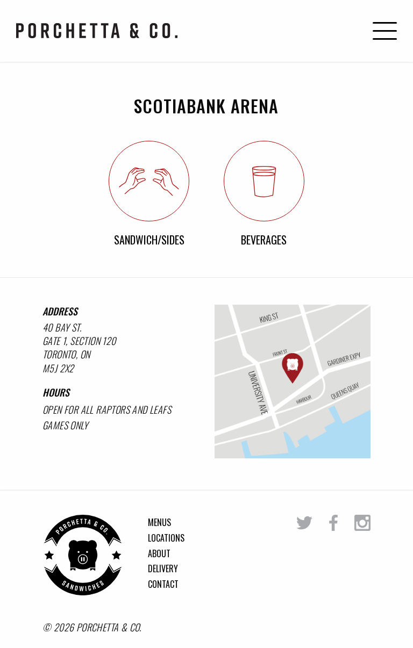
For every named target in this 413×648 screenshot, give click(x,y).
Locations (166, 537)
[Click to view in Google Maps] (293, 381)
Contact (163, 584)
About (159, 553)
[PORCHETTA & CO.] (82, 591)
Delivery (163, 568)
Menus (159, 522)
